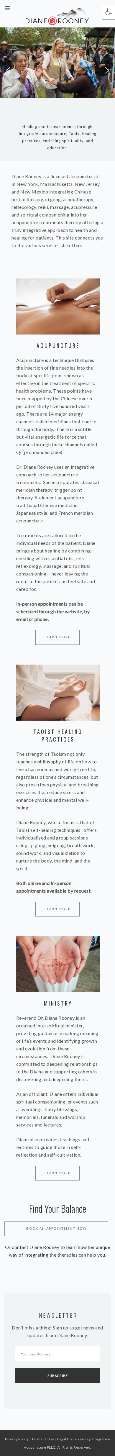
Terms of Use (43, 1439)
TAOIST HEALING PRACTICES (58, 735)
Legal (61, 1439)
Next (106, 70)
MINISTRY (58, 1003)
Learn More (57, 637)
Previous (8, 70)
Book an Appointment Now (56, 1228)
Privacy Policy (17, 1439)
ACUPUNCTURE (58, 345)
